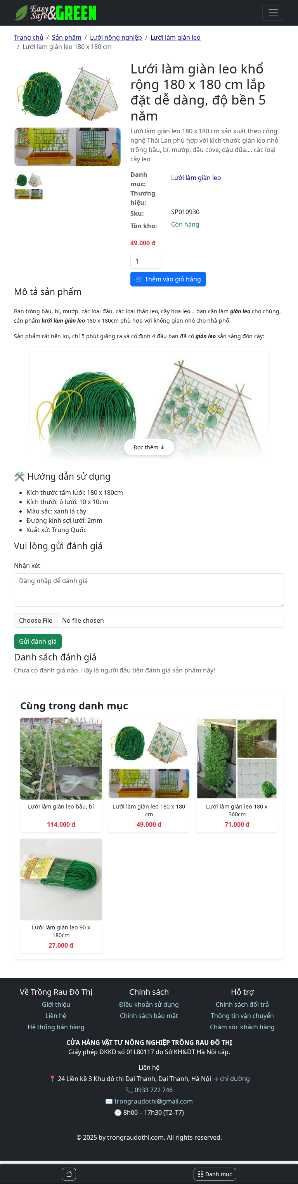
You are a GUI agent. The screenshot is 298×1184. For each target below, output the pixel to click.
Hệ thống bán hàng (56, 1027)
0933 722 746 (154, 1090)
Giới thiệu (56, 1004)
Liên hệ (55, 1015)
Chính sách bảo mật (149, 1015)
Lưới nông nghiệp (116, 37)
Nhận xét (27, 565)
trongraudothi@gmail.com (153, 1101)
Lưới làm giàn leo (176, 37)
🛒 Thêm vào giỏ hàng (168, 279)
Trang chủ (28, 37)
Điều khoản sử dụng (149, 1004)
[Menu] (273, 13)
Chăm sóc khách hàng (242, 1027)
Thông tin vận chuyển (242, 1015)
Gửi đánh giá (38, 641)
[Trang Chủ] (69, 1174)
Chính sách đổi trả (242, 1004)
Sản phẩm (66, 37)
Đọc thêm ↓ (149, 447)
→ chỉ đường (231, 1078)
